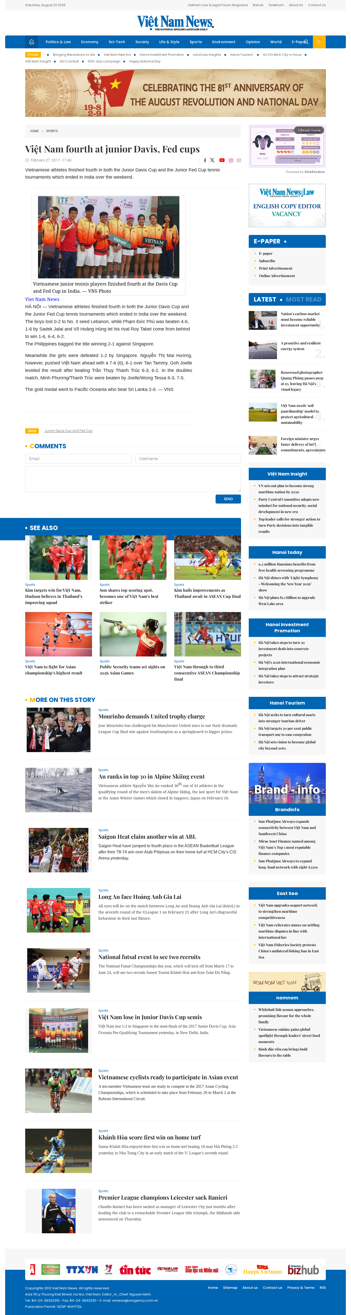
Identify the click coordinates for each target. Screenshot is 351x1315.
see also (44, 528)
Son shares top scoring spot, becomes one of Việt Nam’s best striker (129, 596)
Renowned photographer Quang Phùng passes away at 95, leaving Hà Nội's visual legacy (302, 381)
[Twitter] (212, 160)
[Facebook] (205, 160)
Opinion (253, 41)
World (276, 41)
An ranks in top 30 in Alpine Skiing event (151, 776)
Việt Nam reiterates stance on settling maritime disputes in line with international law (289, 931)
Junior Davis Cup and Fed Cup (68, 431)
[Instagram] (231, 160)
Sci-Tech (117, 41)
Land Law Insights (207, 54)
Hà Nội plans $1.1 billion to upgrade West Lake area (286, 600)
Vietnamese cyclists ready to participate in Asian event (168, 1077)
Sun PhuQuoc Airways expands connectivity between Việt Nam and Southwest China (287, 827)
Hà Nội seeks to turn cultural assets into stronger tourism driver (286, 717)
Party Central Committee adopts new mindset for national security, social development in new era (288, 505)
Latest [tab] (265, 299)
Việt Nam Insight (38, 61)
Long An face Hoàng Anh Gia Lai (139, 896)
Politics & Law (58, 41)
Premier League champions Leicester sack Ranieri (162, 1197)
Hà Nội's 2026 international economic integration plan (289, 665)
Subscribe (267, 260)
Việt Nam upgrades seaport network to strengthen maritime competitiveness (287, 911)
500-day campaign (104, 61)
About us (250, 1287)
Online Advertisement (277, 275)
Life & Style (169, 41)
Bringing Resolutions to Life (74, 54)
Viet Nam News (42, 299)
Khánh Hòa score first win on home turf (149, 1137)
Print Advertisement (275, 268)
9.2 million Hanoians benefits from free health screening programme (287, 567)
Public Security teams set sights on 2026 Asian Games (132, 669)
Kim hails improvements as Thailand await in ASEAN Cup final (207, 593)
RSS (323, 1287)
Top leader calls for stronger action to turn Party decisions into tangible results (289, 525)
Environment (223, 41)
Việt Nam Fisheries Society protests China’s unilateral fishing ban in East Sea (288, 951)
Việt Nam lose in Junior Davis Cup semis (150, 1017)
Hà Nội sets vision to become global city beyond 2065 (287, 745)
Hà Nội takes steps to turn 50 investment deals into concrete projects (283, 648)
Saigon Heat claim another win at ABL (147, 836)
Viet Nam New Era (117, 54)
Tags (32, 431)
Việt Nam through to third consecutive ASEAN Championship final (207, 673)
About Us (296, 5)
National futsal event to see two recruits (149, 957)
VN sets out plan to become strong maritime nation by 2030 (286, 488)
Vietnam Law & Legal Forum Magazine (218, 5)
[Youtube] (222, 160)
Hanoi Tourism (242, 54)
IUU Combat (69, 61)
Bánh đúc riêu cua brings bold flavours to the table (282, 1052)
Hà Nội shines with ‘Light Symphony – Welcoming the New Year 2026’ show (288, 583)
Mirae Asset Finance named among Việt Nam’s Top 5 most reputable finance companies (287, 847)
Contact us (272, 1287)
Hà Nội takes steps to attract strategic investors (288, 678)
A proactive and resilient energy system (301, 346)
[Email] (239, 160)
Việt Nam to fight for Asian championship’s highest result (53, 669)
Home (34, 131)
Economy (89, 41)
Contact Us (317, 5)
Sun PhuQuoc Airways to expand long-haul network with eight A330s (288, 864)
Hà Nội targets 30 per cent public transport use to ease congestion (285, 731)
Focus (33, 54)
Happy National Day (145, 61)
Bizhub (258, 5)
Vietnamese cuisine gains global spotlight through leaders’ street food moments (289, 1035)
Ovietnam (276, 5)
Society (142, 41)
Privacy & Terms (301, 1287)
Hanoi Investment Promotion (162, 54)
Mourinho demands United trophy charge (151, 716)
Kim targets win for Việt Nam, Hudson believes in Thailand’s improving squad (53, 596)
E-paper (267, 241)
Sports (196, 41)
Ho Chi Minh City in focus (282, 54)
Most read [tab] (304, 299)
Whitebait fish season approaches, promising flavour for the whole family (286, 1015)
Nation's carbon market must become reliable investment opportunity (300, 319)
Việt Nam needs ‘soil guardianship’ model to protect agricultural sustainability (300, 414)
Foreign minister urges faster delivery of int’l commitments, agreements (303, 444)
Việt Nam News (175, 22)
